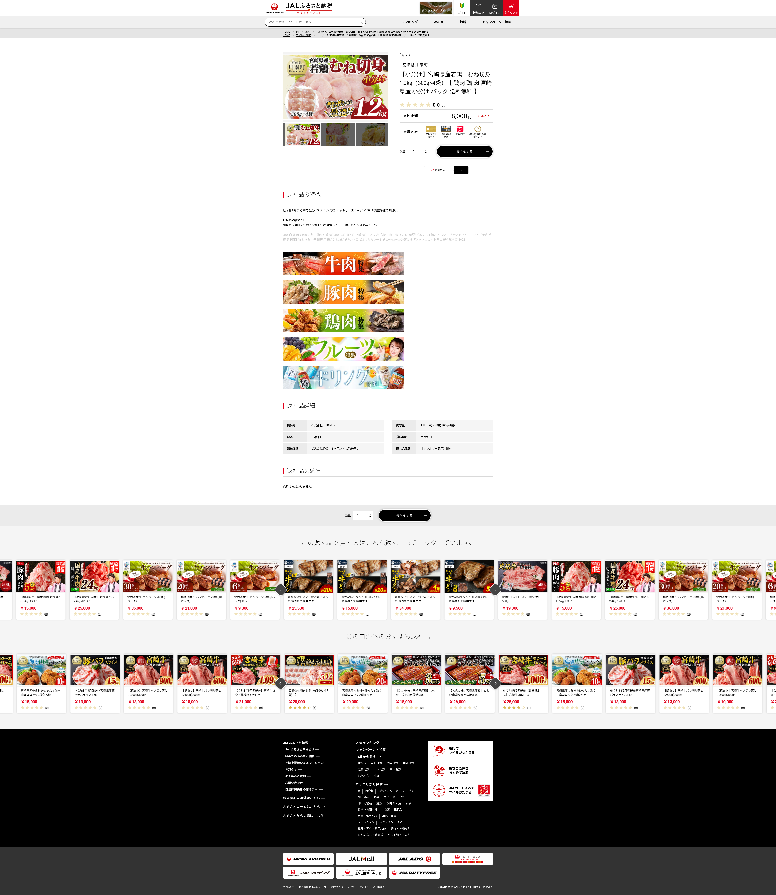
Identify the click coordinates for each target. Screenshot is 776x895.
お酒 (408, 803)
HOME (286, 31)
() (443, 105)
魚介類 (369, 791)
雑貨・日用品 (393, 809)
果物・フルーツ (388, 791)
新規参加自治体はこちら (301, 798)
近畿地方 (363, 769)
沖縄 (376, 775)
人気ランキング (368, 743)
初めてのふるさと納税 (300, 756)
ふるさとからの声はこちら (303, 816)
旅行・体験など (400, 828)
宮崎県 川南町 (415, 65)
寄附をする (465, 151)
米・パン (408, 791)
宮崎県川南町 (303, 35)
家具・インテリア (390, 822)
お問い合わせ (294, 782)
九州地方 (363, 775)
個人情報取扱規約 (308, 886)
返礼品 (439, 22)
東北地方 (376, 763)
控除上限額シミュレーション (304, 762)
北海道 (362, 763)
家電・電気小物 (367, 816)
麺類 (379, 803)
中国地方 (379, 769)
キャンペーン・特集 (496, 22)
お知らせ (291, 769)
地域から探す (366, 757)
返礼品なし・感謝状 (370, 834)
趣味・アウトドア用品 (372, 828)
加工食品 (363, 797)
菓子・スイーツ (394, 797)
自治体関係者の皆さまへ (301, 789)
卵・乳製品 (365, 803)
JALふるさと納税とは (299, 749)
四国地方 (395, 769)
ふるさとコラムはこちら (301, 807)
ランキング (410, 22)
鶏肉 (307, 31)
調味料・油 (394, 803)
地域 (463, 22)
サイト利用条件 (332, 886)
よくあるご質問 (295, 776)
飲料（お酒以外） (369, 809)
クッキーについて (357, 886)
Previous (281, 590)
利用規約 (288, 886)
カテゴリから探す (369, 784)
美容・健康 (389, 816)
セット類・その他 (399, 834)
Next (495, 590)
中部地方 (408, 763)
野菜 (376, 797)
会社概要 (377, 886)
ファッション (366, 822)
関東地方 (392, 763)
